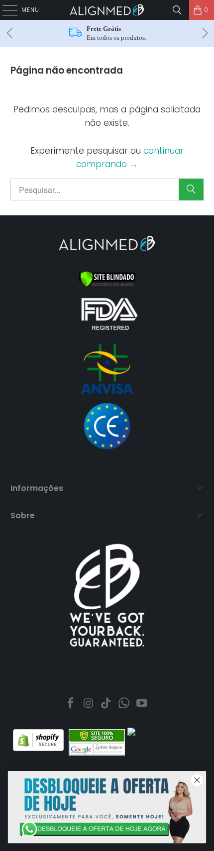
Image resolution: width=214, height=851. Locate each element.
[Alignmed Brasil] (107, 10)
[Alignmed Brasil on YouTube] (142, 704)
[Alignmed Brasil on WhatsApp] (124, 704)
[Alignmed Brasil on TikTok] (106, 704)
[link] (107, 807)
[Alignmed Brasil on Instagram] (88, 704)
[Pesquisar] (177, 10)
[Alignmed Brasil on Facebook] (71, 704)
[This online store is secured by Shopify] (38, 749)
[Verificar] (107, 284)
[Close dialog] (197, 780)
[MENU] (5, 10)
